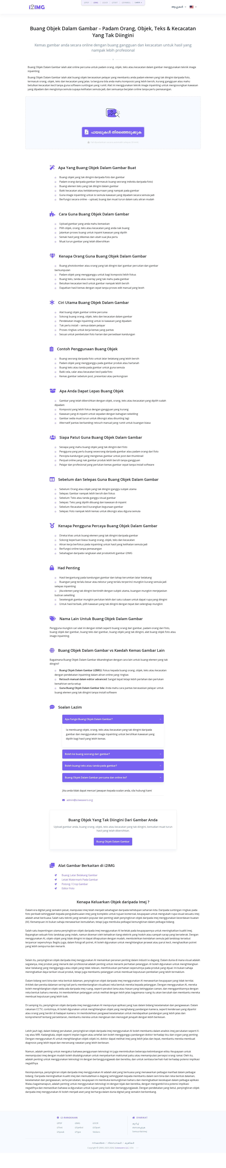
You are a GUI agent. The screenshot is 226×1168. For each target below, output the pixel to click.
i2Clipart (96, 1127)
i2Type (78, 1132)
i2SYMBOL (126, 2)
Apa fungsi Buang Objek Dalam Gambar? (113, 719)
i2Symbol (79, 1127)
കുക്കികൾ (129, 1143)
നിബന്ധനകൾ (114, 1143)
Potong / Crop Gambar (75, 884)
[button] (179, 7)
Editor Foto (68, 888)
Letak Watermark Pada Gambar (80, 879)
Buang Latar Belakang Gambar (79, 875)
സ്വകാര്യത (98, 1143)
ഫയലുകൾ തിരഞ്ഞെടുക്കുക (116, 132)
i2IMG (95, 2)
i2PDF (86, 2)
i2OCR (105, 2)
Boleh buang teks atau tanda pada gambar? (113, 765)
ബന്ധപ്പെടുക (138, 1127)
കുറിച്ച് (135, 1123)
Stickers (96, 1132)
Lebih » (138, 2)
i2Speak (60, 1132)
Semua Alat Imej (139, 1131)
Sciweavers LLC (122, 1147)
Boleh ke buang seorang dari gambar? (113, 754)
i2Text (59, 1127)
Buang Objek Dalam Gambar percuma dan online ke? (113, 777)
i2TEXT (115, 2)
